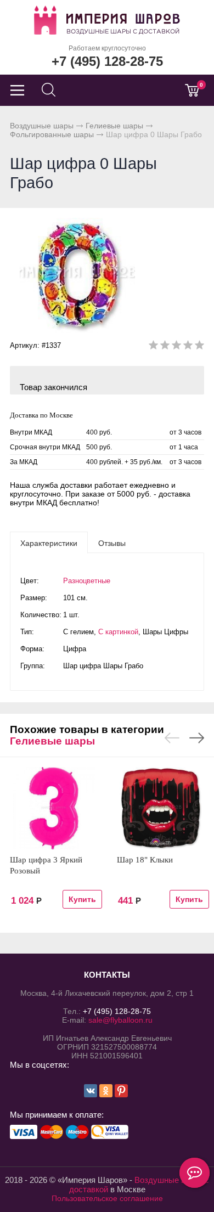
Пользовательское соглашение (107, 1198)
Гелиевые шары (114, 125)
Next (196, 737)
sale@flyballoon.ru (120, 1020)
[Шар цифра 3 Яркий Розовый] (53, 808)
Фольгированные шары (52, 134)
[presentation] (48, 542)
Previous (172, 737)
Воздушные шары (42, 125)
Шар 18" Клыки (145, 859)
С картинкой (118, 632)
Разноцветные (86, 581)
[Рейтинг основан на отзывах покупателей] (176, 347)
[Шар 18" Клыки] (160, 808)
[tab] (49, 543)
